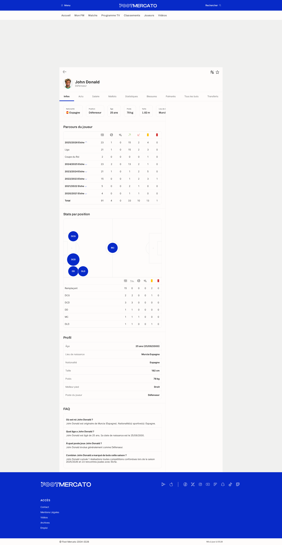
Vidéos (44, 517)
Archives (45, 522)
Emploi (43, 527)
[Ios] (171, 484)
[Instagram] (200, 484)
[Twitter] (192, 484)
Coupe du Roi (72, 156)
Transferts (212, 96)
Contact (44, 507)
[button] (65, 5)
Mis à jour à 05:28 (214, 541)
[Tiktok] (230, 484)
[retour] (65, 72)
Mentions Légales (49, 512)
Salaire (95, 96)
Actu (80, 96)
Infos (67, 96)
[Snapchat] (222, 484)
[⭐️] (217, 72)
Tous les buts (191, 96)
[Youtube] (207, 484)
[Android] (163, 484)
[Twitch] (237, 484)
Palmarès (171, 96)
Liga (67, 149)
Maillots (112, 96)
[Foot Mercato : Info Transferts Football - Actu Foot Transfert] (138, 5)
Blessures (152, 96)
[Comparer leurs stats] (212, 72)
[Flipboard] (215, 484)
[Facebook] (185, 484)
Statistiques (131, 96)
